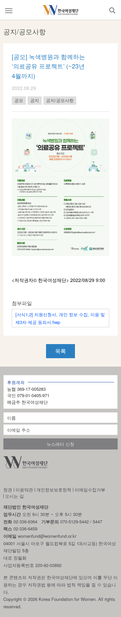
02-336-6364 (25, 521)
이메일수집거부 (90, 489)
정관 (7, 489)
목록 (60, 351)
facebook (24, 478)
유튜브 (41, 478)
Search (112, 10)
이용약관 (24, 489)
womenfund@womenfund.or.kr (47, 536)
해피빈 (59, 478)
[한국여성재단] (60, 10)
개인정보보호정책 (53, 489)
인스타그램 (6, 478)
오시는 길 (14, 496)
